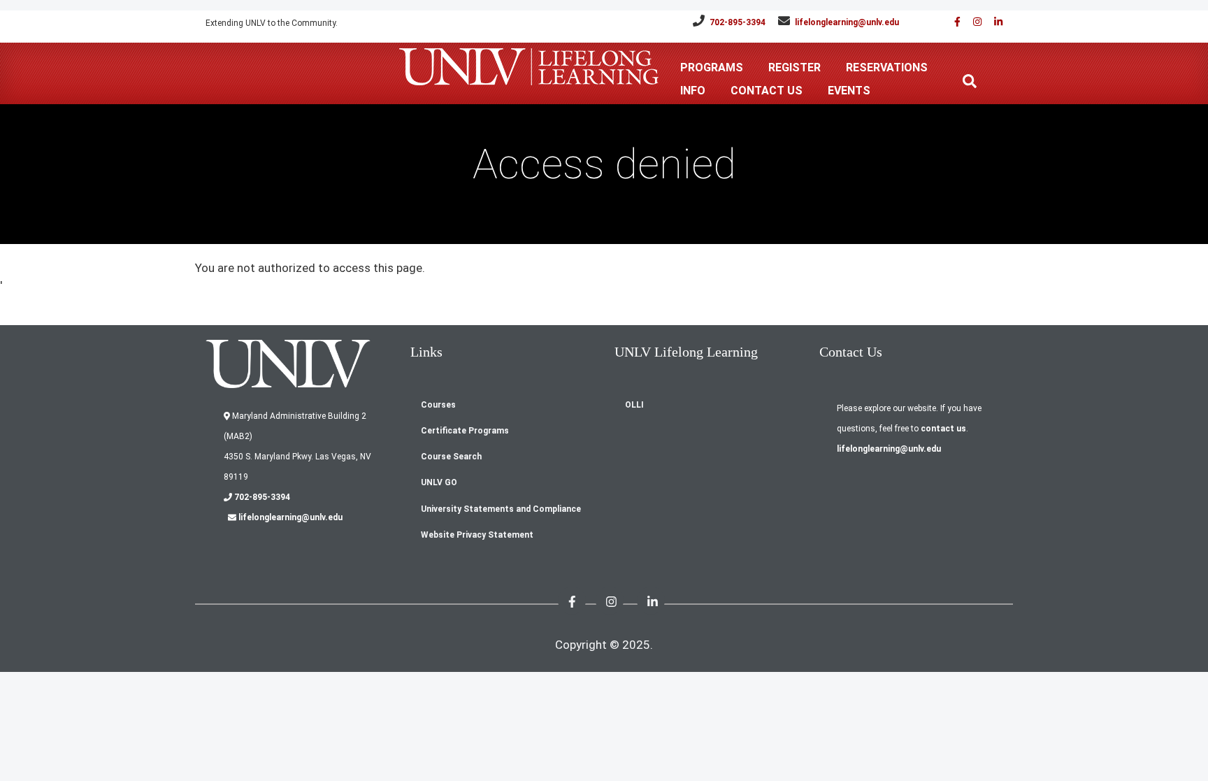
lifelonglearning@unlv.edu (847, 22)
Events (849, 90)
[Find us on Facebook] (952, 22)
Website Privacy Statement (477, 535)
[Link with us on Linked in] (993, 22)
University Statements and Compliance (501, 509)
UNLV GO (439, 482)
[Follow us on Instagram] (972, 22)
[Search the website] (970, 81)
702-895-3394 (737, 22)
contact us (943, 429)
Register (794, 67)
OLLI (634, 405)
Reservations (887, 67)
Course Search (451, 456)
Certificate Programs (465, 431)
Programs (711, 67)
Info (692, 90)
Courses (438, 405)
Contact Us (767, 90)
